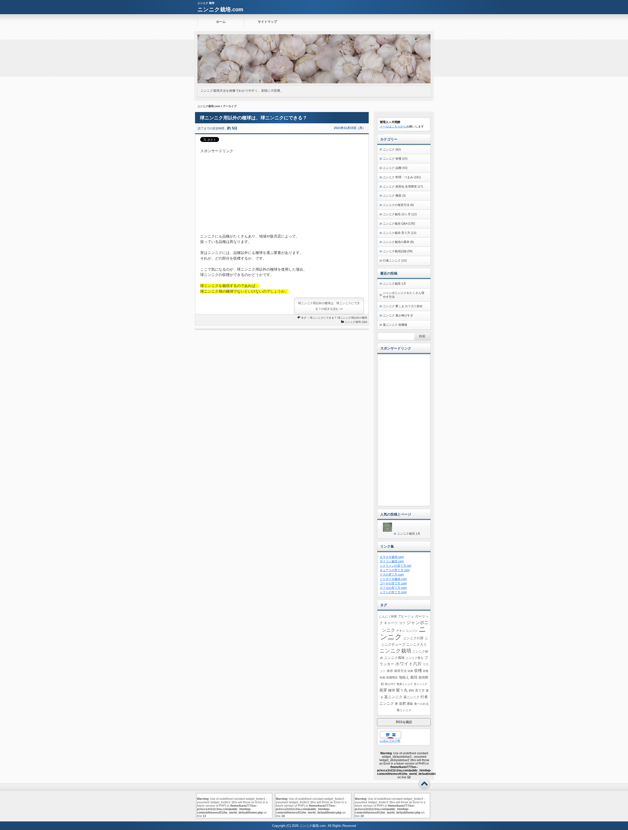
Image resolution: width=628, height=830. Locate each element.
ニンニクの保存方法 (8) (398, 205)
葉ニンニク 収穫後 (395, 325)
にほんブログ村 (390, 740)
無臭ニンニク (405, 683)
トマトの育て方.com (393, 592)
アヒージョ (406, 616)
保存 (390, 671)
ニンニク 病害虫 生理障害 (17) (403, 186)
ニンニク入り (416, 644)
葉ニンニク (411, 697)
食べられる (421, 703)
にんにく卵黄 (388, 616)
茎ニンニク (393, 697)
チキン (400, 630)
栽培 (414, 677)
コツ (402, 623)
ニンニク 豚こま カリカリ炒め (403, 306)
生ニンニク (420, 683)
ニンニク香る (414, 657)
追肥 (402, 703)
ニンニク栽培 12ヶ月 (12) (400, 214)
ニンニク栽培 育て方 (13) (399, 233)
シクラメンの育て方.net (395, 565)
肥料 (411, 690)
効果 (410, 670)
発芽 (383, 690)
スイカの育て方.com (393, 588)
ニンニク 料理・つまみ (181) (402, 177)
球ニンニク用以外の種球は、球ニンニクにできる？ (253, 117)
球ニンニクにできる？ (323, 317)
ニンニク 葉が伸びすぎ (398, 315)
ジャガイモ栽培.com (393, 579)
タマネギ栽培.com (392, 557)
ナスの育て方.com (392, 574)
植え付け (390, 683)
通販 (410, 703)
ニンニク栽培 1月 (394, 283)
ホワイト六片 (408, 663)
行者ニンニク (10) (395, 260)
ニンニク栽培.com (220, 9)
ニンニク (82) (392, 149)
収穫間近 (392, 677)
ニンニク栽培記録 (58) (398, 251)
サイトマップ (267, 22)
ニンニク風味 (394, 658)
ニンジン (412, 630)
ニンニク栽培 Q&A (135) (399, 223)
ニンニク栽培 (395, 651)
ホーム (221, 22)
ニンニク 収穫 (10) (395, 158)
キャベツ (391, 623)
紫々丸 (402, 690)
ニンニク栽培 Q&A (356, 321)
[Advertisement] (282, 188)
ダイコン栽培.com (392, 561)
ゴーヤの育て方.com (393, 583)
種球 (391, 690)
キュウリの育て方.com (395, 570)
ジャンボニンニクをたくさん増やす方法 (403, 295)
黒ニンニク (404, 710)
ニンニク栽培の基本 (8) (398, 242)
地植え (404, 677)
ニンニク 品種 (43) (395, 168)
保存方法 (400, 671)
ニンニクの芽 (413, 638)
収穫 (418, 670)
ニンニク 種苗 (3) (394, 195)
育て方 (420, 690)
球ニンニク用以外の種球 (352, 317)
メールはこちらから (393, 126)
